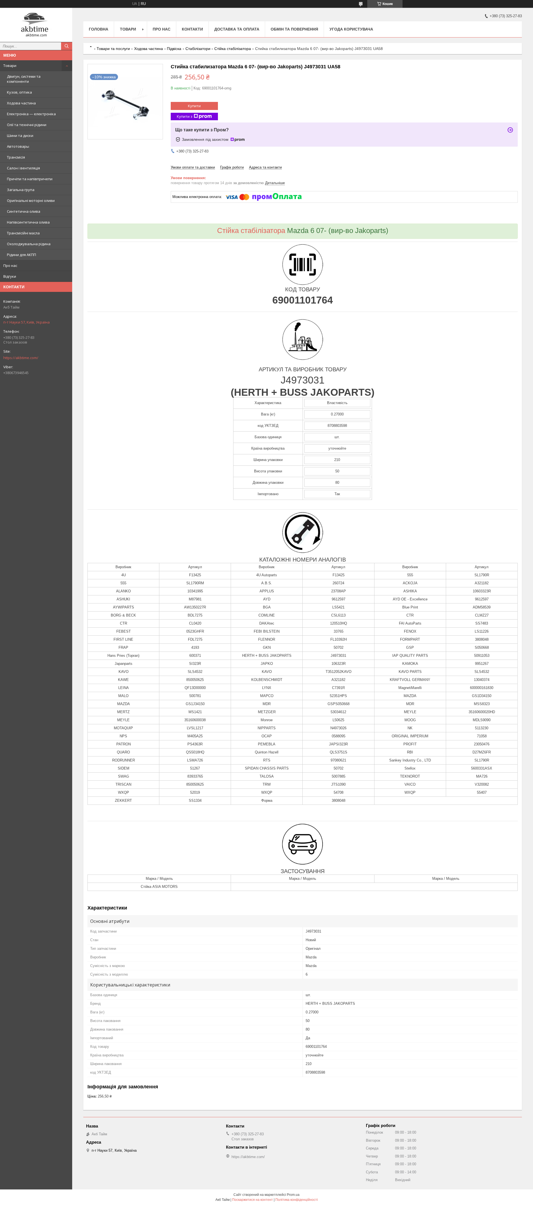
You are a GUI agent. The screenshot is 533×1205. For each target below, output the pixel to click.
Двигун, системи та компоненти (24, 79)
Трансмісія (16, 157)
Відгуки (9, 276)
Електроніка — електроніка (31, 113)
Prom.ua (293, 1195)
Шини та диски (20, 135)
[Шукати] (66, 46)
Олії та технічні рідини (26, 124)
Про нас (10, 265)
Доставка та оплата (236, 29)
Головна (98, 29)
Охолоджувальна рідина (29, 243)
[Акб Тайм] (36, 22)
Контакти (192, 29)
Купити (194, 105)
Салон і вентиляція (23, 168)
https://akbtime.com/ (20, 357)
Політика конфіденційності (296, 1200)
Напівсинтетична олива (28, 222)
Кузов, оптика (19, 92)
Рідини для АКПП (21, 254)
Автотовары (18, 146)
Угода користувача (351, 29)
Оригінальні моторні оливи (31, 200)
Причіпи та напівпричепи (29, 178)
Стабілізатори (197, 48)
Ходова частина (21, 103)
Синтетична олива (23, 211)
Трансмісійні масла (23, 233)
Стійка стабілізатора (232, 48)
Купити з (184, 116)
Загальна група (20, 189)
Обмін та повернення (294, 29)
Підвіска (174, 48)
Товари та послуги (113, 48)
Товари (9, 65)
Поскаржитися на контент (252, 1200)
